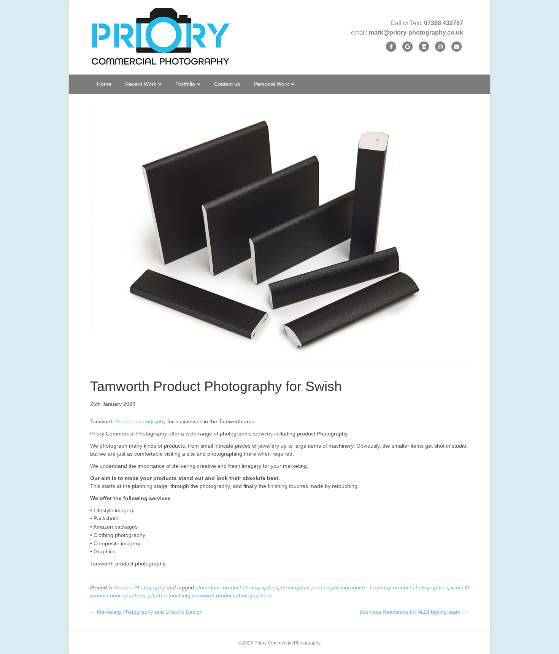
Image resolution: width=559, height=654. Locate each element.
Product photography (140, 421)
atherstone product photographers (236, 587)
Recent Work (140, 84)
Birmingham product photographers (324, 587)
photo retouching (168, 595)
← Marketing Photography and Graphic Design (146, 612)
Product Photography (139, 587)
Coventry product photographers (409, 587)
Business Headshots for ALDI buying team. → (414, 612)
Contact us (227, 84)
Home (104, 84)
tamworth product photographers (231, 595)
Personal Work (271, 84)
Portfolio (185, 84)
